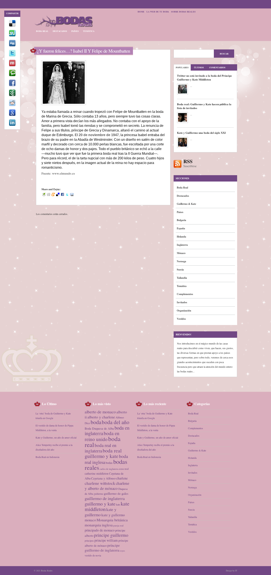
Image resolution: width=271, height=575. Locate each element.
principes (89, 540)
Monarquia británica (112, 519)
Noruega (181, 261)
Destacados (60, 31)
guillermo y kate (100, 503)
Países (75, 31)
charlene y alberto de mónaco (107, 486)
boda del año (115, 422)
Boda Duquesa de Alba (99, 428)
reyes (122, 550)
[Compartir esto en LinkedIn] (12, 125)
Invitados (182, 302)
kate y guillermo (100, 512)
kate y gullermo (113, 514)
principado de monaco (100, 530)
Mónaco (181, 253)
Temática (88, 31)
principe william (106, 540)
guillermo (98, 493)
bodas (109, 463)
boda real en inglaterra (100, 448)
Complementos (185, 294)
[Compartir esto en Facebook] (12, 85)
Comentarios (217, 67)
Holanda (181, 236)
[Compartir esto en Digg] (12, 45)
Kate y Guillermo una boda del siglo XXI (201, 133)
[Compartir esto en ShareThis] (12, 95)
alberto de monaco (100, 412)
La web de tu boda (158, 11)
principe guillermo (111, 535)
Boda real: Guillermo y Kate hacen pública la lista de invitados (204, 106)
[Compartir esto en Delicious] (12, 25)
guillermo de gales (116, 493)
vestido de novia (93, 555)
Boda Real (42, 31)
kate (118, 504)
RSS (189, 163)
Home (141, 11)
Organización (184, 310)
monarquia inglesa (99, 524)
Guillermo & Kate (186, 204)
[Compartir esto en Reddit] (12, 105)
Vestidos (181, 319)
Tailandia (182, 278)
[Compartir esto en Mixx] (12, 65)
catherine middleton (96, 473)
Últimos (199, 67)
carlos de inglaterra (109, 468)
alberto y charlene (101, 416)
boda (96, 422)
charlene (122, 478)
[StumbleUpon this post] (12, 35)
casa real (124, 469)
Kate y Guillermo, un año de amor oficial (56, 437)
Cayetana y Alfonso (103, 478)
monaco (90, 520)
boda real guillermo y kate (103, 453)
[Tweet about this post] (12, 55)
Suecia (180, 269)
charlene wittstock (100, 483)
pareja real (118, 525)
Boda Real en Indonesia (47, 457)
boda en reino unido (102, 436)
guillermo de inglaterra (105, 498)
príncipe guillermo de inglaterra (102, 548)
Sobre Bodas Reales (183, 11)
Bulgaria (181, 220)
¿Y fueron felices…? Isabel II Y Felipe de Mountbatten (83, 51)
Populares (182, 67)
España (181, 228)
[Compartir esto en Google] (12, 115)
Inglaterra (182, 245)
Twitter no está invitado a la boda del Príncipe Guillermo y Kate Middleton (204, 77)
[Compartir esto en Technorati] (12, 75)
